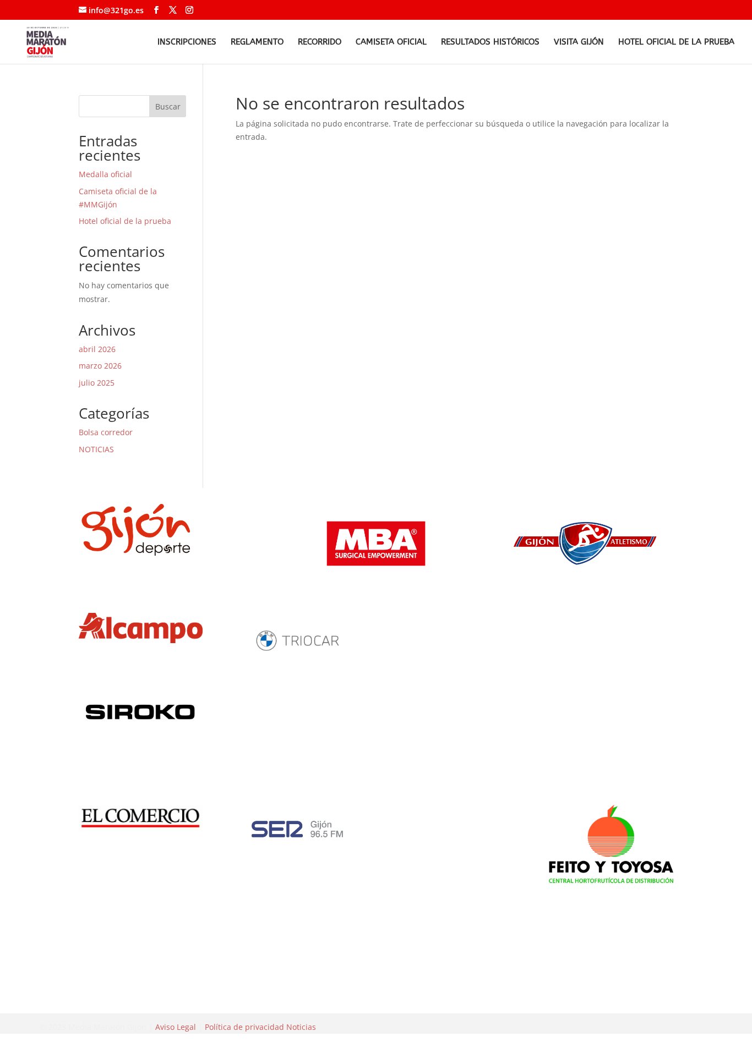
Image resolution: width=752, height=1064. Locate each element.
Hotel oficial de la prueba (676, 42)
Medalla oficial (105, 174)
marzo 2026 (100, 365)
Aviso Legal (175, 1027)
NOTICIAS (96, 449)
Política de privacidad (244, 1027)
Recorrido (319, 42)
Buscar (168, 106)
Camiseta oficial (391, 42)
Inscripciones (186, 42)
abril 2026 (97, 349)
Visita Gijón (579, 42)
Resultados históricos (490, 42)
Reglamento (257, 42)
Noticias (301, 1027)
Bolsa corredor (106, 432)
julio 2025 (97, 382)
